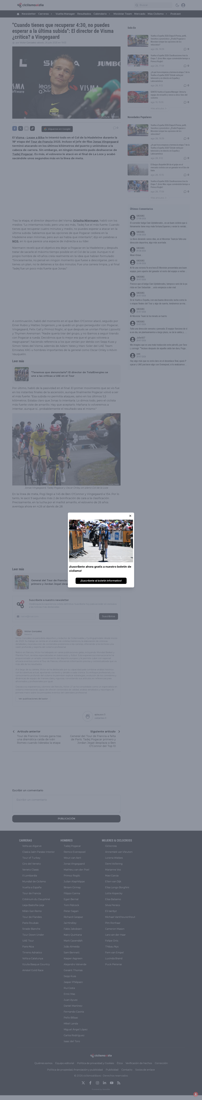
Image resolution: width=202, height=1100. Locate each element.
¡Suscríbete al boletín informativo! (101, 580)
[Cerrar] (130, 515)
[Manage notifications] (195, 1094)
